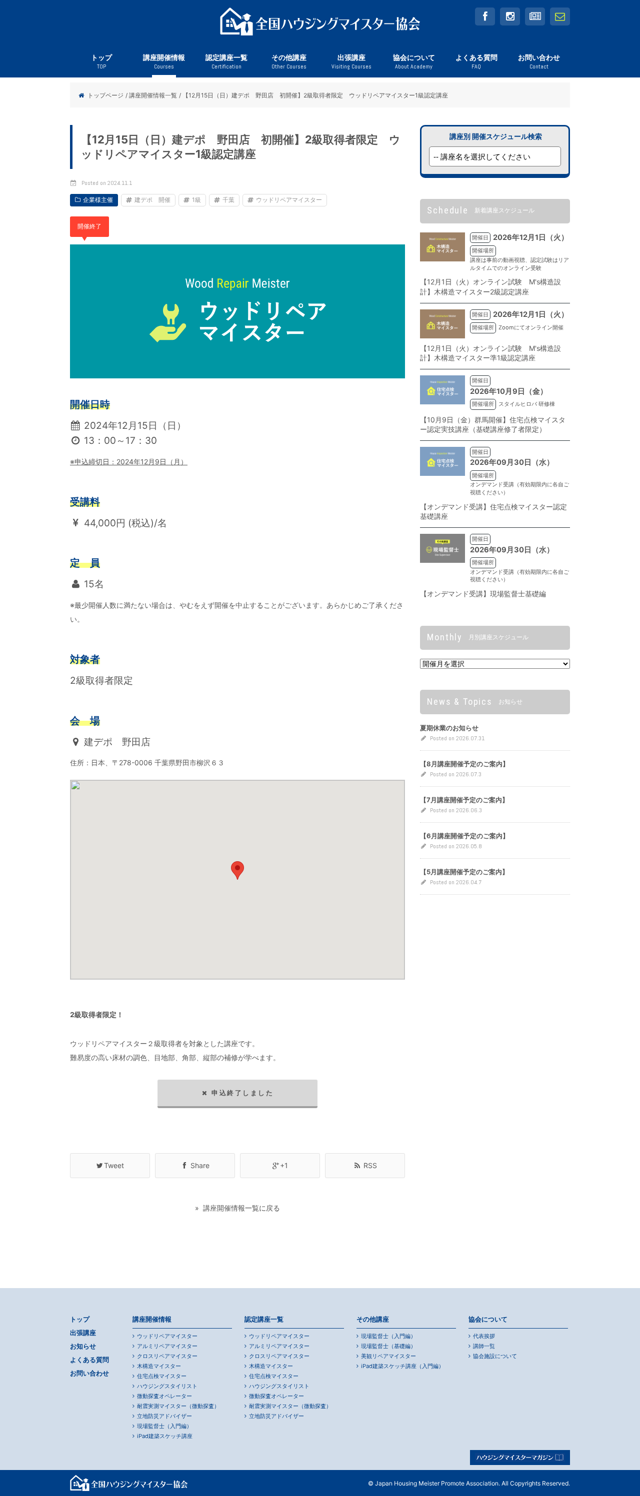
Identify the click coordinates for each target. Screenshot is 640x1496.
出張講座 (352, 61)
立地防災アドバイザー (164, 1416)
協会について (414, 61)
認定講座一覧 (227, 61)
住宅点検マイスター (161, 1376)
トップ (101, 61)
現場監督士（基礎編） (388, 1346)
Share (199, 1165)
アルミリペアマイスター (167, 1346)
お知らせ (83, 1346)
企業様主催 (98, 199)
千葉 (228, 199)
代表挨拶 (484, 1336)
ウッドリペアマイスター (289, 199)
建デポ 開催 (152, 199)
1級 (196, 199)
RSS (369, 1165)
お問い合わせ (539, 61)
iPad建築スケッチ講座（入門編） (402, 1366)
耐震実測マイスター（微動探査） (178, 1406)
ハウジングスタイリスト (167, 1386)
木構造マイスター (159, 1366)
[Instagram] (510, 16)
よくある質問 (477, 61)
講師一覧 (484, 1346)
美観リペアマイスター (388, 1356)
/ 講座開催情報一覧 (151, 95)
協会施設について (495, 1356)
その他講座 (289, 61)
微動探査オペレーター (164, 1396)
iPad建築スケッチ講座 (164, 1436)
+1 (284, 1165)
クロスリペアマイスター (167, 1356)
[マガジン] (535, 16)
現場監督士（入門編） (164, 1426)
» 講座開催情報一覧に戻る (237, 1208)
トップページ (106, 95)
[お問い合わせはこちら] (560, 16)
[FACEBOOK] (485, 16)
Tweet (114, 1165)
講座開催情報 (164, 61)
